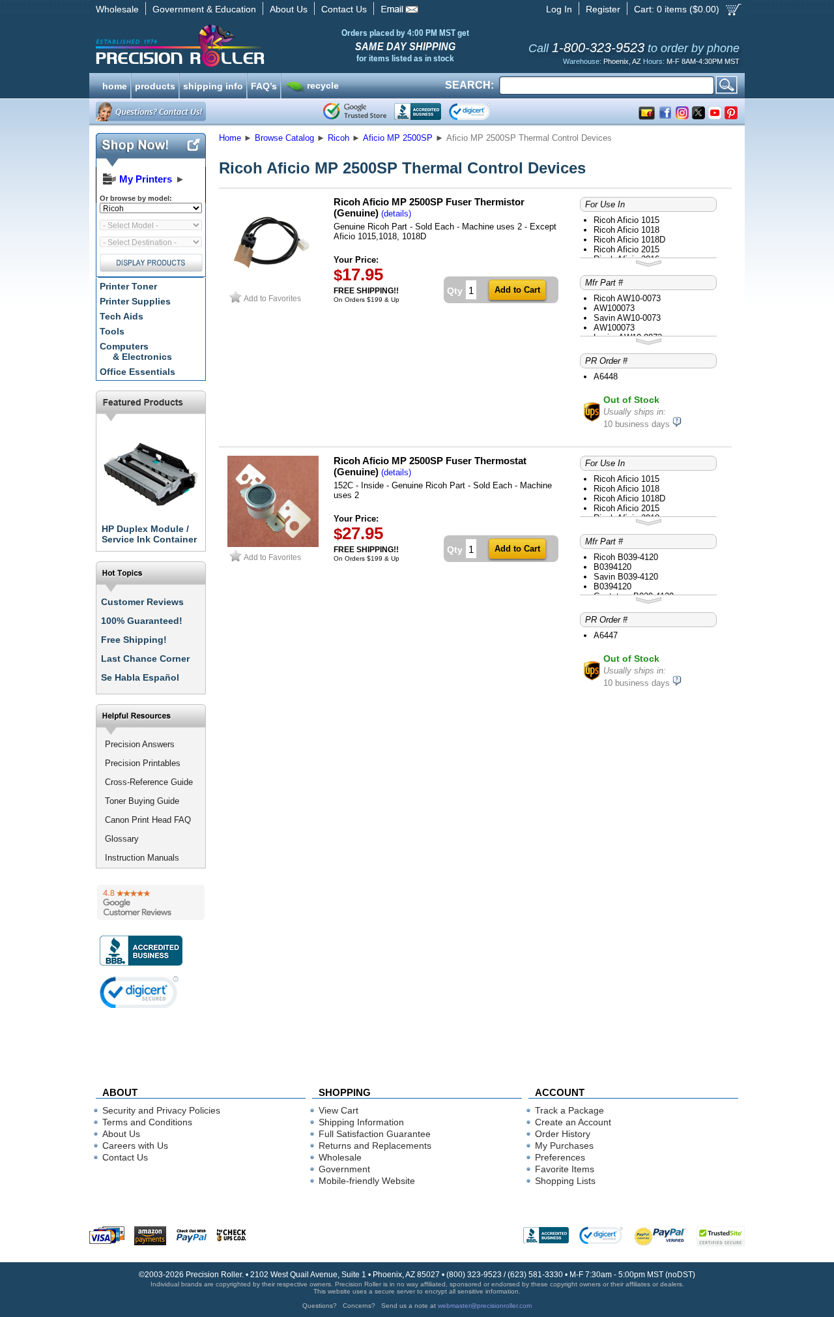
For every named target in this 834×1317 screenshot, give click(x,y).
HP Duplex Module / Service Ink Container (149, 534)
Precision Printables (142, 763)
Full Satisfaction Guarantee (375, 1134)
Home (230, 138)
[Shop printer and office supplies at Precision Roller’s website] (248, 46)
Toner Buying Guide (142, 801)
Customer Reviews (142, 602)
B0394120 (612, 567)
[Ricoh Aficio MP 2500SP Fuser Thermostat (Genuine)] (273, 544)
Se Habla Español (140, 677)
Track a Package (569, 1110)
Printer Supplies (135, 301)
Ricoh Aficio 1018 (626, 230)
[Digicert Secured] (139, 992)
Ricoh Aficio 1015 (626, 220)
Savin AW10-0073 (627, 318)
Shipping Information (361, 1122)
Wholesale (117, 9)
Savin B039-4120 (626, 577)
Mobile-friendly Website (367, 1181)
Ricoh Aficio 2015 (626, 249)
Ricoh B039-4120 (626, 557)
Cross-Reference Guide (149, 782)
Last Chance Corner (145, 658)
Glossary (122, 839)
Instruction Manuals (142, 858)
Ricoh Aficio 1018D (629, 239)
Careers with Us (135, 1145)
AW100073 (614, 308)
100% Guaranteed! (141, 620)
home (114, 85)
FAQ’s (264, 85)
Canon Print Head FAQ (148, 820)
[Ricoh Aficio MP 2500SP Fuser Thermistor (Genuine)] (273, 285)
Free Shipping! (134, 639)
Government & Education (204, 9)
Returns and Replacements (375, 1145)
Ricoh (338, 138)
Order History (562, 1134)
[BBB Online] (417, 111)
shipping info (213, 85)
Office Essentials (137, 371)
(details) (396, 213)
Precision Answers (140, 744)
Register (603, 9)
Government (344, 1169)
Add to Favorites (272, 298)
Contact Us (344, 9)
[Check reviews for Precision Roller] (151, 902)
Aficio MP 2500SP (398, 138)
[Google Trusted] (354, 111)
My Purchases (564, 1145)
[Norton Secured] (480, 111)
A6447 (606, 635)
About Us (289, 9)
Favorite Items (564, 1169)
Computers (136, 351)
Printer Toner (128, 286)
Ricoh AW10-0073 (627, 298)
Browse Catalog (284, 138)
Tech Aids (121, 316)
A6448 (606, 376)
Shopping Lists (565, 1181)
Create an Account (573, 1122)
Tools (112, 331)
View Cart (338, 1110)
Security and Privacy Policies (161, 1110)
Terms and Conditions (147, 1122)
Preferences (560, 1157)
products (155, 85)
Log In (559, 9)
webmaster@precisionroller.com (485, 1305)
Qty (455, 291)
